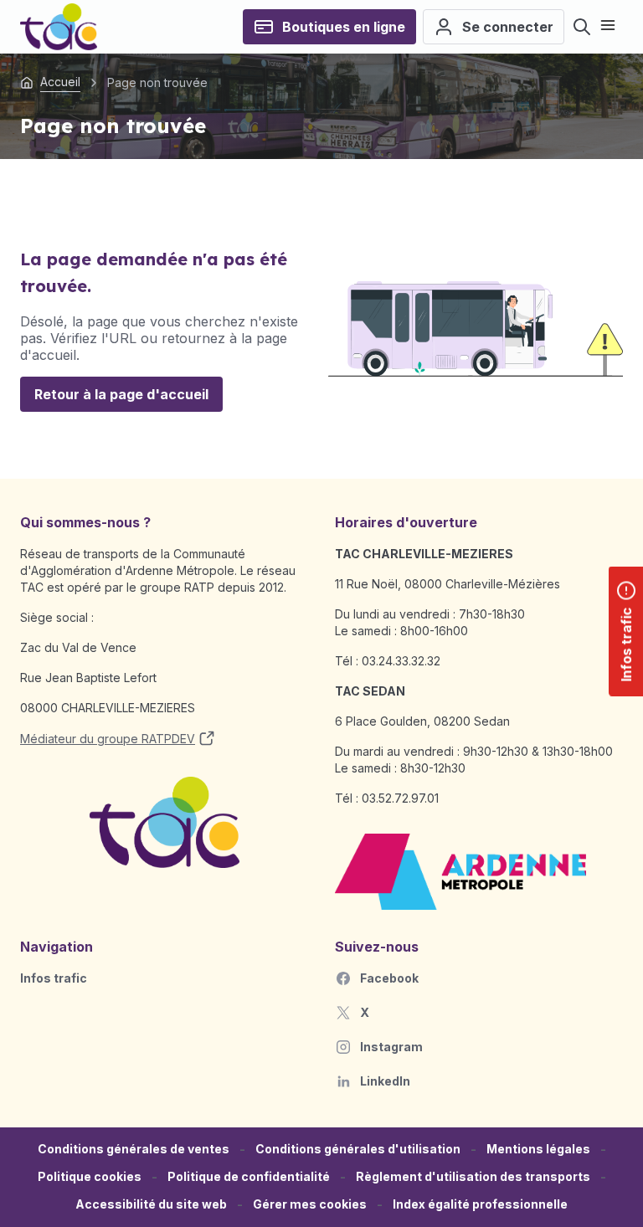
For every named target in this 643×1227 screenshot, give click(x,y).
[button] (310, 1205)
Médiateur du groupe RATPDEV (107, 739)
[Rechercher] (582, 26)
